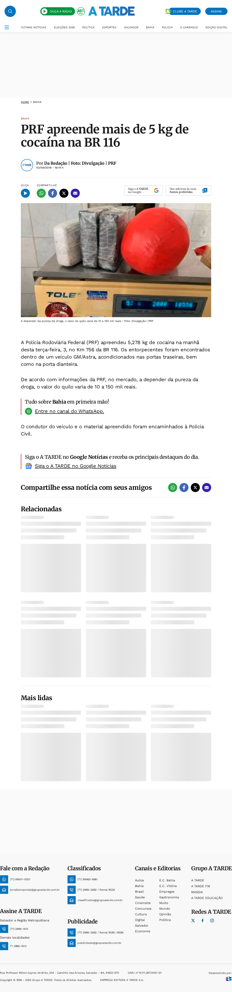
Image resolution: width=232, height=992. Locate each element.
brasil (139, 891)
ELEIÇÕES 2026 (64, 27)
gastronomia (169, 897)
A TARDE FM (200, 886)
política (165, 920)
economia (142, 931)
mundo (164, 908)
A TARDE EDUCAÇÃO (207, 898)
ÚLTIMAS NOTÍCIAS (33, 27)
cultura (141, 914)
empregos (166, 891)
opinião (165, 914)
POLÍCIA (167, 27)
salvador (141, 925)
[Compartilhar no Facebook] (52, 193)
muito (163, 903)
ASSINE (216, 11)
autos (139, 880)
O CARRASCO (189, 27)
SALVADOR (131, 27)
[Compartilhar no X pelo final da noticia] (195, 487)
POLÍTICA (88, 27)
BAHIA (150, 27)
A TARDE (197, 880)
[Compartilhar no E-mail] (75, 193)
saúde (140, 897)
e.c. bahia (167, 880)
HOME (25, 102)
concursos (143, 908)
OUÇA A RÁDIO (61, 11)
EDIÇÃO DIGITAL (216, 27)
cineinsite (143, 903)
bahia (139, 886)
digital (140, 920)
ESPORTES (109, 27)
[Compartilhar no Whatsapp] (41, 193)
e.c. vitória (168, 886)
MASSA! (197, 892)
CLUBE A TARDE (185, 11)
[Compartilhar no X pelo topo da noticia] (63, 193)
